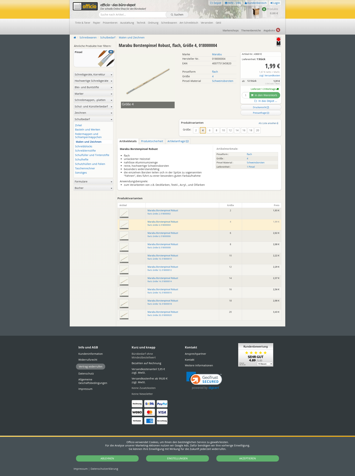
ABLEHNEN (107, 458)
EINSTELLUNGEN (177, 458)
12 (230, 130)
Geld (218, 22)
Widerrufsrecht (87, 359)
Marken (231, 30)
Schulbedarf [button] (82, 119)
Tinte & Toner (82, 22)
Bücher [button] (79, 188)
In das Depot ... (267, 101)
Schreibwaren (169, 22)
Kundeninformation (90, 353)
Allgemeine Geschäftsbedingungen (92, 381)
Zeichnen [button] (80, 112)
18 (250, 130)
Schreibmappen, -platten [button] (90, 100)
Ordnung (153, 22)
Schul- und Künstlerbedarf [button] (91, 106)
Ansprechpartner (195, 353)
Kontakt (189, 359)
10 (223, 130)
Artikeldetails (128, 141)
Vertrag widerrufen (90, 366)
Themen (251, 30)
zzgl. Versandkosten (269, 75)
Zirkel (78, 125)
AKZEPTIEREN (247, 458)
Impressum (81, 468)
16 (243, 130)
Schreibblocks (83, 146)
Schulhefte (81, 159)
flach (215, 71)
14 (237, 130)
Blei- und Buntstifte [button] (87, 87)
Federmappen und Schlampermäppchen (88, 136)
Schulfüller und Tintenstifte (92, 155)
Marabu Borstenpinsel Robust (163, 212)
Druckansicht (260, 107)
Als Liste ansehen (268, 123)
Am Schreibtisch (189, 22)
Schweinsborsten (222, 81)
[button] (204, 380)
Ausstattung (127, 22)
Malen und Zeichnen (89, 141)
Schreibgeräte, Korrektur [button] (90, 74)
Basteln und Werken (87, 129)
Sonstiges (81, 172)
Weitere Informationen (199, 365)
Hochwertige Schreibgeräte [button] (91, 80)
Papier (96, 22)
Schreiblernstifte (85, 150)
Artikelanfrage (177, 141)
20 (257, 130)
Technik (141, 22)
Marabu (217, 54)
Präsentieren (110, 22)
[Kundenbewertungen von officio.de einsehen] (255, 354)
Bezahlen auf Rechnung (146, 363)
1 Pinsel (251, 166)
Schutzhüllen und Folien (90, 164)
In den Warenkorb (265, 95)
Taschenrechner (85, 168)
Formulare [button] (81, 181)
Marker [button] (79, 93)
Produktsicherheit (152, 141)
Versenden (207, 22)
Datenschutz (104, 468)
